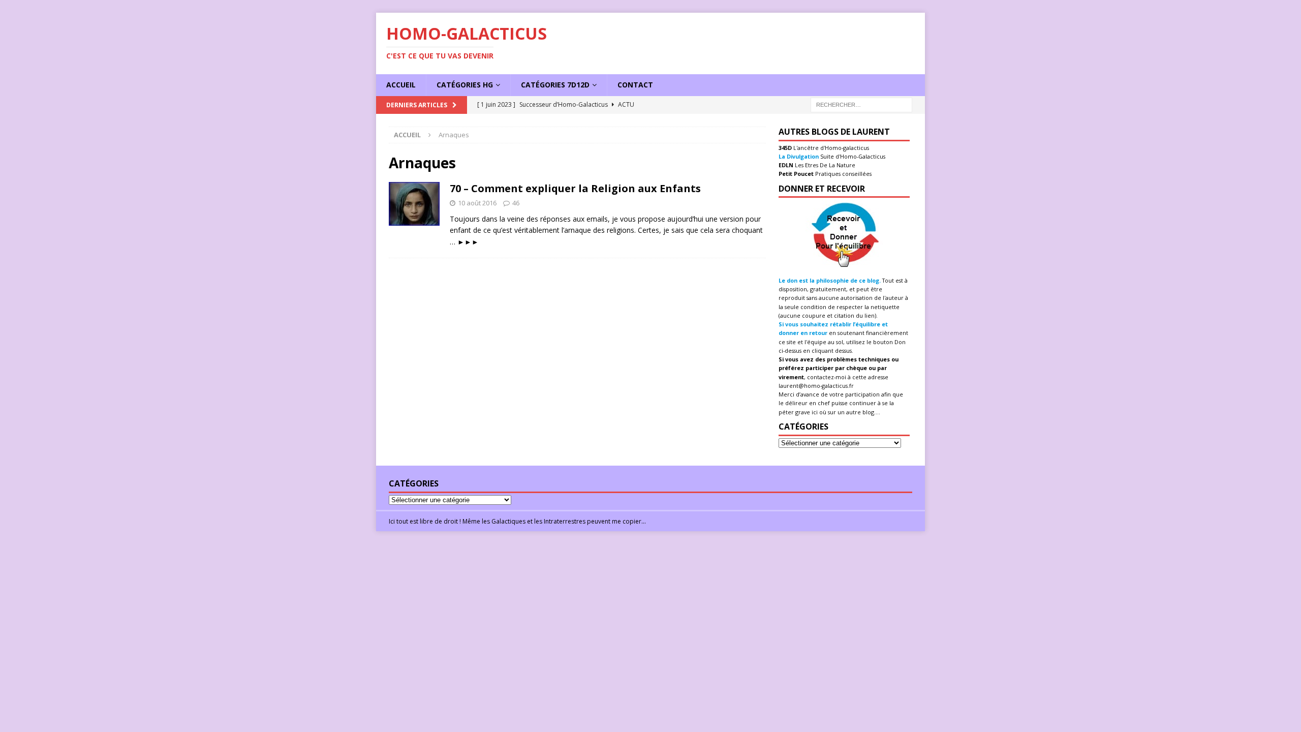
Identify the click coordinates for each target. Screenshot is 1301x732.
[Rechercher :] (861, 104)
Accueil (401, 84)
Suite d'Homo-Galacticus (852, 156)
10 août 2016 (477, 202)
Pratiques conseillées (843, 173)
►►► (468, 242)
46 (515, 202)
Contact (635, 84)
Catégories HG (465, 84)
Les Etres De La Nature (824, 165)
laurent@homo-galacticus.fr (816, 385)
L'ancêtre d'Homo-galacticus (830, 147)
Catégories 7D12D (555, 84)
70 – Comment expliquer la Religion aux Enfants (575, 188)
